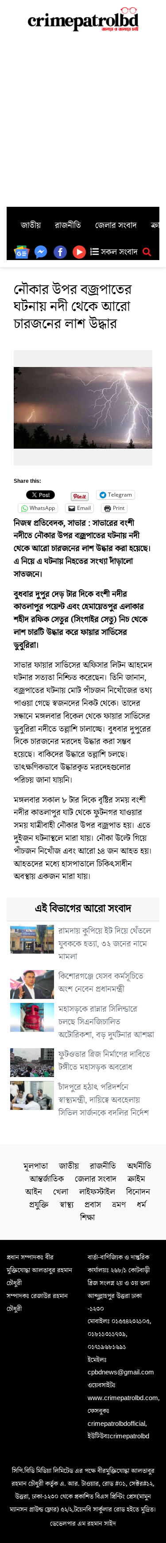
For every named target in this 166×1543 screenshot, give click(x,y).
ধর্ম (141, 1205)
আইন (33, 1192)
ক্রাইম (136, 1179)
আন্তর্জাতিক (47, 1179)
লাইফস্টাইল (97, 1192)
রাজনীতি (68, 225)
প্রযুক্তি (39, 1205)
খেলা (60, 1192)
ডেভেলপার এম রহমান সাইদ (83, 1523)
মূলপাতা (35, 1166)
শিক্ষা (87, 1218)
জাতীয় (31, 225)
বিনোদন (138, 1192)
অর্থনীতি (139, 1166)
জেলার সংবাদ (116, 225)
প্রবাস (93, 1205)
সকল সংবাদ (118, 252)
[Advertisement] (83, 119)
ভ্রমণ (119, 1205)
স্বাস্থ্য (66, 1205)
